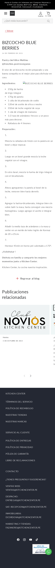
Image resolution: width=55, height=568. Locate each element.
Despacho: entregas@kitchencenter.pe (23, 498)
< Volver (9, 30)
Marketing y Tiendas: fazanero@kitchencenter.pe (23, 526)
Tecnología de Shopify (39, 565)
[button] (6, 13)
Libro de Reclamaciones (20, 460)
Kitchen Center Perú (22, 565)
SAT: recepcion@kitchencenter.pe (26, 507)
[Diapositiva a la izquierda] (24, 376)
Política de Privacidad (19, 447)
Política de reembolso (19, 408)
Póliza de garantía (17, 453)
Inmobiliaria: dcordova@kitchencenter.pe (24, 515)
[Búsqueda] (48, 21)
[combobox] (27, 21)
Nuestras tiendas (16, 415)
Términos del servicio (19, 401)
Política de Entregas (18, 440)
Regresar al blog (29, 278)
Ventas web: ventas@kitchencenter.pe (22, 488)
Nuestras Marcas (16, 421)
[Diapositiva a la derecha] (31, 376)
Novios (6, 337)
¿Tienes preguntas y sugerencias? (26, 479)
